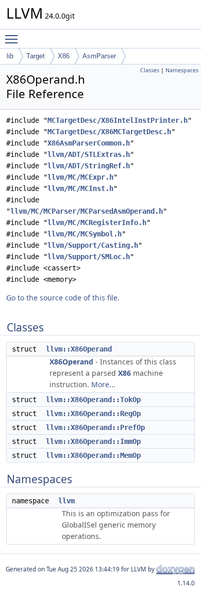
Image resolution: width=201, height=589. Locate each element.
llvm (66, 501)
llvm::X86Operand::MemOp (93, 455)
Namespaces (181, 70)
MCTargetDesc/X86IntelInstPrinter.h (117, 120)
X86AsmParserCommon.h (88, 143)
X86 (64, 56)
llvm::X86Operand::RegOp (93, 413)
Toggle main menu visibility (13, 38)
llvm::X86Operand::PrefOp (95, 427)
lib (10, 56)
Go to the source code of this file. (63, 298)
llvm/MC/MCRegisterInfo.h (96, 222)
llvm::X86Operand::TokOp (93, 399)
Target (35, 56)
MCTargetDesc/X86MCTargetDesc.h (109, 132)
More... (103, 384)
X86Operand (71, 362)
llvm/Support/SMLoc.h (88, 256)
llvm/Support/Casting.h (92, 245)
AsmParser (99, 56)
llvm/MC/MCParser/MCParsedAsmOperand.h (86, 211)
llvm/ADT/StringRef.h (88, 166)
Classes (149, 70)
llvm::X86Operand (79, 349)
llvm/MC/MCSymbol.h (84, 234)
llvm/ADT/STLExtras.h (88, 154)
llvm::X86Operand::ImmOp (93, 441)
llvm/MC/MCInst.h (80, 188)
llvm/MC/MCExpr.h (80, 177)
